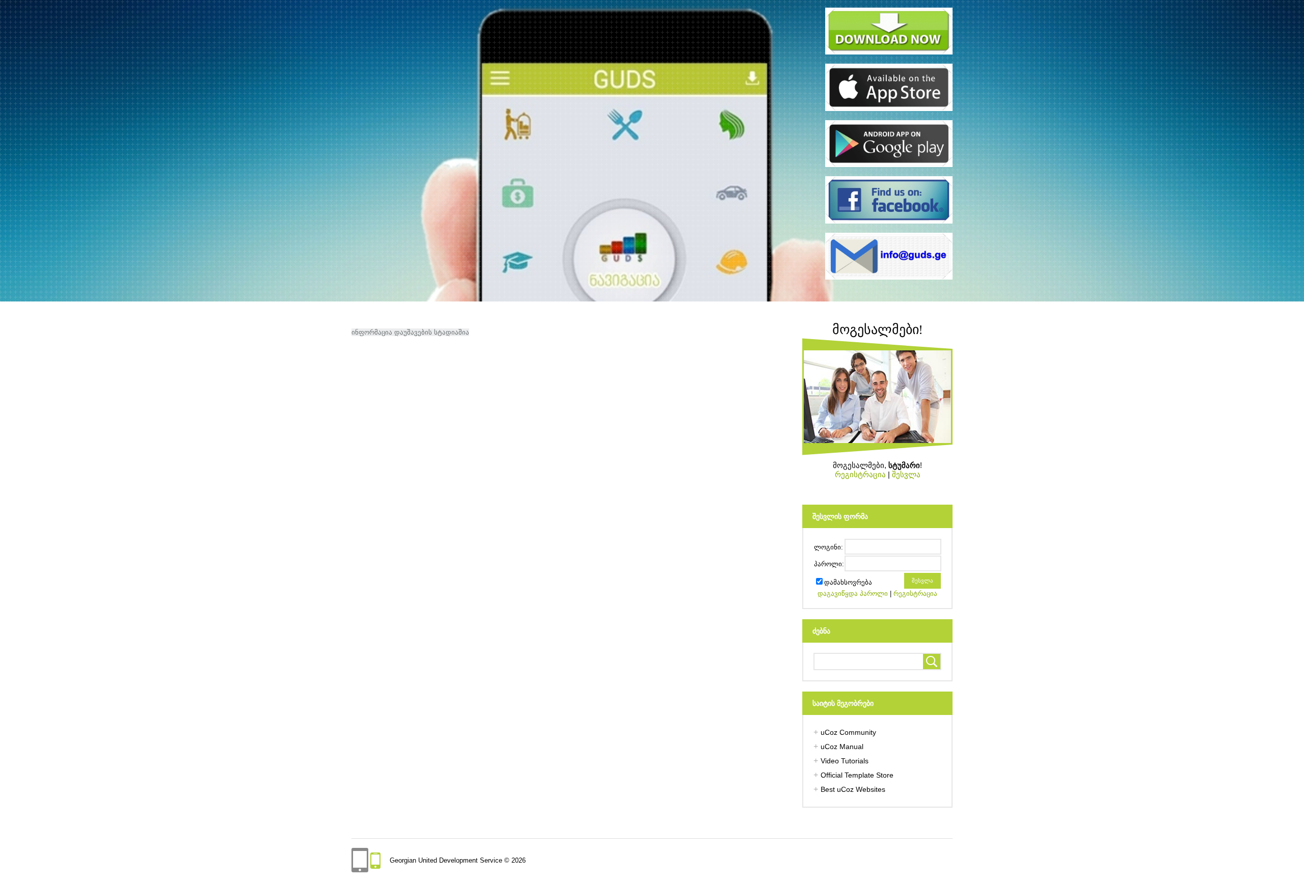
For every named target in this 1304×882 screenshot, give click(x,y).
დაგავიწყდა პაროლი (853, 593)
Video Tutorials (844, 761)
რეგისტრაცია (860, 474)
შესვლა (906, 474)
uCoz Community (848, 732)
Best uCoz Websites (853, 789)
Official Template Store (857, 775)
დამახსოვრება (848, 582)
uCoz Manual (842, 746)
